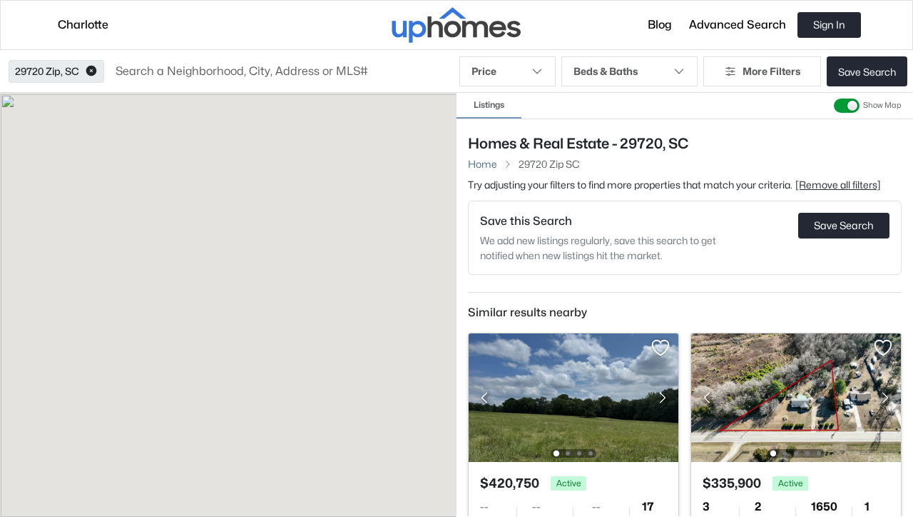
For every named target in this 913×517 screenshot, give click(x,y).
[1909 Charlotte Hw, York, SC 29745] (796, 396)
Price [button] (483, 71)
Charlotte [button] (83, 24)
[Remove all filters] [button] (838, 185)
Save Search (867, 72)
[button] (91, 71)
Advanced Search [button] (737, 24)
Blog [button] (660, 24)
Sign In (829, 25)
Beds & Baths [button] (605, 71)
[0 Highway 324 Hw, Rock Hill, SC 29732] (573, 396)
